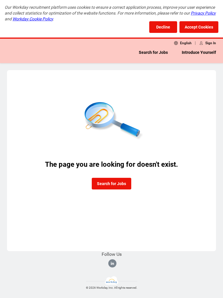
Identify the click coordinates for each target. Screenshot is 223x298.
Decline (163, 27)
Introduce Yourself (199, 52)
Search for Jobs (153, 52)
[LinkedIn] (112, 263)
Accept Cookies (199, 27)
